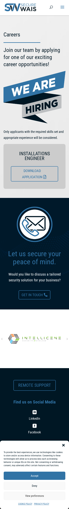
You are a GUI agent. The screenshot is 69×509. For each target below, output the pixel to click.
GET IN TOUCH (32, 295)
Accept (34, 475)
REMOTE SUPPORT (34, 385)
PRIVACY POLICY (41, 504)
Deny (34, 485)
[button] (63, 445)
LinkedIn (34, 418)
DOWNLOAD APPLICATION (32, 174)
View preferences (34, 496)
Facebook (34, 432)
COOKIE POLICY (25, 504)
